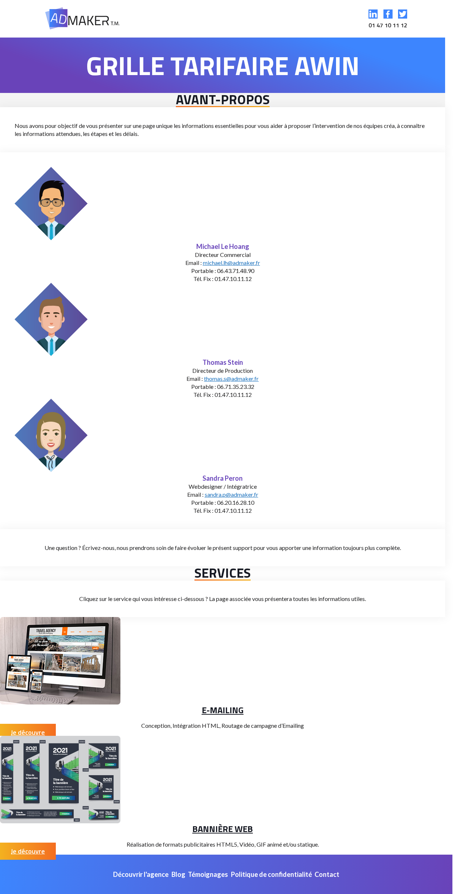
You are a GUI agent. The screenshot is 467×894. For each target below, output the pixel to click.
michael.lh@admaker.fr (231, 262)
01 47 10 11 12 (387, 25)
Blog (178, 874)
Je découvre (28, 732)
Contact (326, 874)
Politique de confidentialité (271, 874)
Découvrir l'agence (141, 874)
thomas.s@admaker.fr (231, 378)
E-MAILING (223, 710)
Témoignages (208, 874)
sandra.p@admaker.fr (231, 494)
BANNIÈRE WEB (222, 828)
